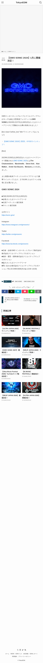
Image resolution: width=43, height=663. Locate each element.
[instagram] (20, 650)
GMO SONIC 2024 (29, 281)
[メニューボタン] (2, 2)
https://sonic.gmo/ (8, 215)
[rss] (25, 650)
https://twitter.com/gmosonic (12, 234)
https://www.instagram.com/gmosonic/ (15, 225)
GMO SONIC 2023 (20, 161)
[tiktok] (23, 650)
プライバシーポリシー (24, 656)
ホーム (7, 653)
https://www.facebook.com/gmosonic (15, 244)
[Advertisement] (21, 28)
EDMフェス (7, 281)
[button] (5, 291)
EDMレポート (34, 653)
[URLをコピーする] (38, 291)
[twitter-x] (18, 650)
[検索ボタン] (40, 2)
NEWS (12, 653)
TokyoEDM (21, 2)
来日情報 (25, 653)
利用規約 (14, 656)
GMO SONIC (18, 281)
